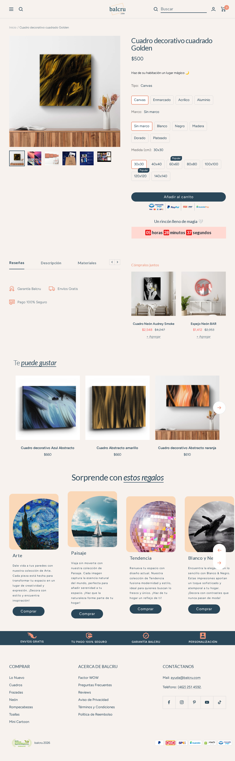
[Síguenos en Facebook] (169, 702)
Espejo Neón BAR (203, 324)
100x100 (211, 164)
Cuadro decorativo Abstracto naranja (187, 448)
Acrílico (184, 100)
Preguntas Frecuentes (95, 685)
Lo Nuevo (16, 678)
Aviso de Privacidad (93, 700)
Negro (180, 126)
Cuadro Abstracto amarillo (117, 448)
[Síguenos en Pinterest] (194, 702)
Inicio (13, 27)
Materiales (87, 263)
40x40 (156, 164)
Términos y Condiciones (96, 707)
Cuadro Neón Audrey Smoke (153, 324)
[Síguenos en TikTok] (219, 702)
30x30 (139, 164)
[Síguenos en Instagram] (181, 702)
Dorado (139, 138)
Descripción (51, 263)
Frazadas (16, 692)
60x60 (174, 164)
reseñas (16, 263)
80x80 (192, 164)
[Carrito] (223, 9)
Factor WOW (88, 678)
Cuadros (15, 685)
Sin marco (141, 126)
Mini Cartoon (19, 722)
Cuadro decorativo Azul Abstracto (47, 448)
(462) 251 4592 (189, 687)
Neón (13, 700)
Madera (198, 126)
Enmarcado (162, 100)
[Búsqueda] (21, 9)
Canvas (139, 100)
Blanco (162, 126)
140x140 (160, 176)
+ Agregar (153, 337)
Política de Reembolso (95, 714)
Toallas (14, 714)
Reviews (84, 692)
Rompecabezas (21, 707)
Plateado (160, 138)
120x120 (140, 176)
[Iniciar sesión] (213, 9)
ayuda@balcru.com (186, 678)
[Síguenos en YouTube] (207, 702)
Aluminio (203, 100)
